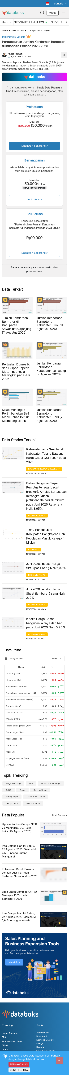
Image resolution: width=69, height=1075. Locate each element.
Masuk (52, 12)
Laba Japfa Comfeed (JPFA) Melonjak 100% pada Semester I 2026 (19, 895)
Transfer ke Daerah (35, 796)
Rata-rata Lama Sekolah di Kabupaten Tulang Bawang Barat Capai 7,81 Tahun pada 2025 (46, 456)
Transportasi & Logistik (39, 30)
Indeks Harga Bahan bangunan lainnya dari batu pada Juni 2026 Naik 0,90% (45, 623)
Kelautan (40, 1047)
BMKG (8, 790)
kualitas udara (40, 790)
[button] (56, 3)
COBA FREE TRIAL (19, 1070)
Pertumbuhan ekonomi (16, 686)
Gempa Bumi (12, 803)
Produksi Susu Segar (50, 783)
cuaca (23, 790)
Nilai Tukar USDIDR (14, 712)
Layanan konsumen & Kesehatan (44, 469)
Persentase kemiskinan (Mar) (19, 699)
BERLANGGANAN (19, 1064)
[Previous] (61, 22)
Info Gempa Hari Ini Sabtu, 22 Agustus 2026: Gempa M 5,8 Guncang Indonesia (19, 917)
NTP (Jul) (10, 765)
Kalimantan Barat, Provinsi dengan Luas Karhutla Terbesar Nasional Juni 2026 (19, 872)
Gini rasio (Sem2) (14, 706)
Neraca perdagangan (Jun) (18, 726)
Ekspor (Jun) (11, 745)
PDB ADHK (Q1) (13, 719)
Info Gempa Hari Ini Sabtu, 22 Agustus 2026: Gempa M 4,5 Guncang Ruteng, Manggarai (19, 851)
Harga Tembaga (13, 783)
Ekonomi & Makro (37, 515)
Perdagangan (12, 796)
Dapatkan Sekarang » (34, 145)
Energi (39, 1043)
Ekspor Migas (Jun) (15, 732)
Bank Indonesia (33, 803)
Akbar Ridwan (15, 53)
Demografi (33, 549)
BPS (31, 783)
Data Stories (18, 30)
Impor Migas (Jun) (14, 739)
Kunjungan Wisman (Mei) (17, 758)
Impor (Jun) (11, 752)
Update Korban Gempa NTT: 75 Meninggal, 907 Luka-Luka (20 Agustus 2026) (19, 828)
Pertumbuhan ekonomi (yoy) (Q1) (21, 693)
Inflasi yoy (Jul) (13, 673)
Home (5, 30)
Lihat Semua (58, 815)
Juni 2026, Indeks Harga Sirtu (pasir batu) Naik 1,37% (46, 566)
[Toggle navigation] (63, 13)
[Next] (66, 22)
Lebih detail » (34, 199)
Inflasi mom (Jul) (13, 680)
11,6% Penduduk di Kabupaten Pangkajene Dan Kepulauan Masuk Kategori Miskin (45, 536)
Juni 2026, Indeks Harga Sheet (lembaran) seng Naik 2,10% (45, 593)
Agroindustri (42, 1032)
